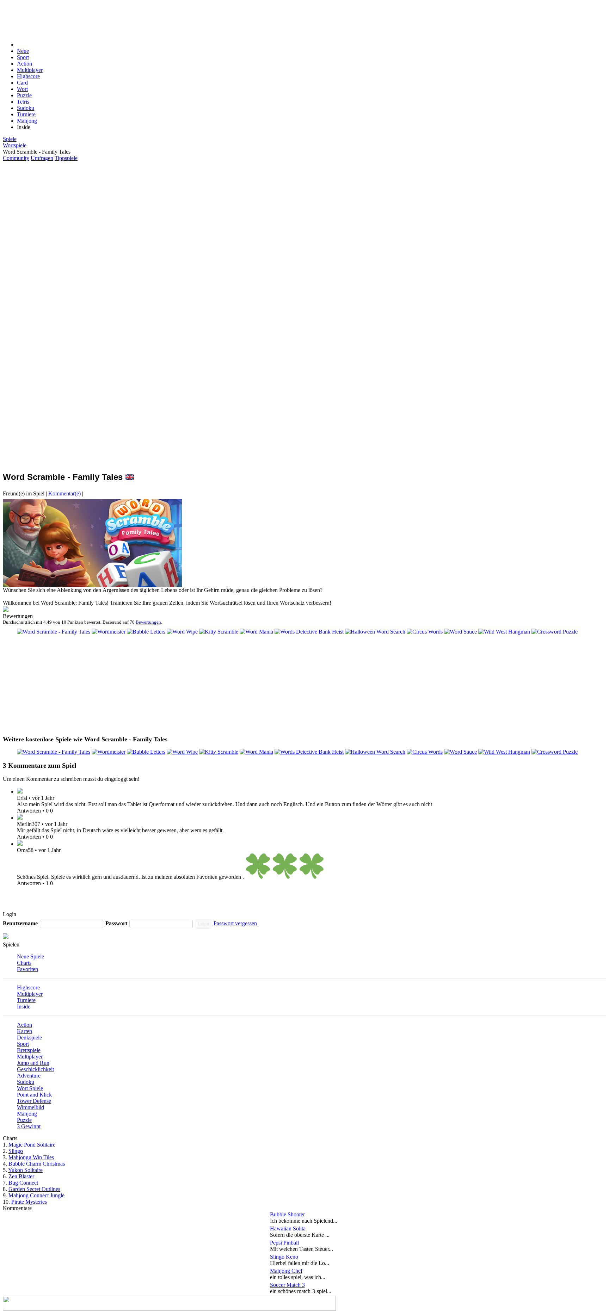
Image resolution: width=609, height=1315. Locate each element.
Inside (23, 1007)
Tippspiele (66, 158)
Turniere (26, 114)
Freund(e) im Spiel (23, 493)
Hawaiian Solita (288, 1228)
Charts (24, 963)
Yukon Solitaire (25, 1170)
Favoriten (27, 969)
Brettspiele (29, 1050)
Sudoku (25, 108)
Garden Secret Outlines (34, 1189)
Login (203, 923)
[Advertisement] (169, 19)
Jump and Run (33, 1063)
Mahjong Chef (286, 1271)
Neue (23, 51)
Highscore (28, 76)
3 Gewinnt (29, 1126)
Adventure (29, 1076)
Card (22, 83)
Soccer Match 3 (287, 1285)
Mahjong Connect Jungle (36, 1195)
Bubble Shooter (287, 1214)
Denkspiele (29, 1038)
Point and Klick (34, 1095)
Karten (24, 1031)
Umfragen (42, 158)
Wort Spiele (30, 1088)
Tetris (23, 102)
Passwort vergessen (235, 923)
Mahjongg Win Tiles (31, 1157)
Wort (22, 89)
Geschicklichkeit (35, 1069)
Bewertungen (148, 622)
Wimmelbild (30, 1107)
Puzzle (24, 95)
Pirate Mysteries (29, 1202)
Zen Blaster (21, 1176)
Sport (23, 57)
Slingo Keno (284, 1257)
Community (16, 158)
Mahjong (27, 121)
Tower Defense (34, 1101)
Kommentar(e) (64, 493)
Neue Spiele (30, 956)
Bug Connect (23, 1183)
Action (24, 64)
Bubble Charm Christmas (36, 1164)
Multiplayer (30, 70)
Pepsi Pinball (284, 1243)
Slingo (15, 1151)
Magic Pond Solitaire (31, 1145)
